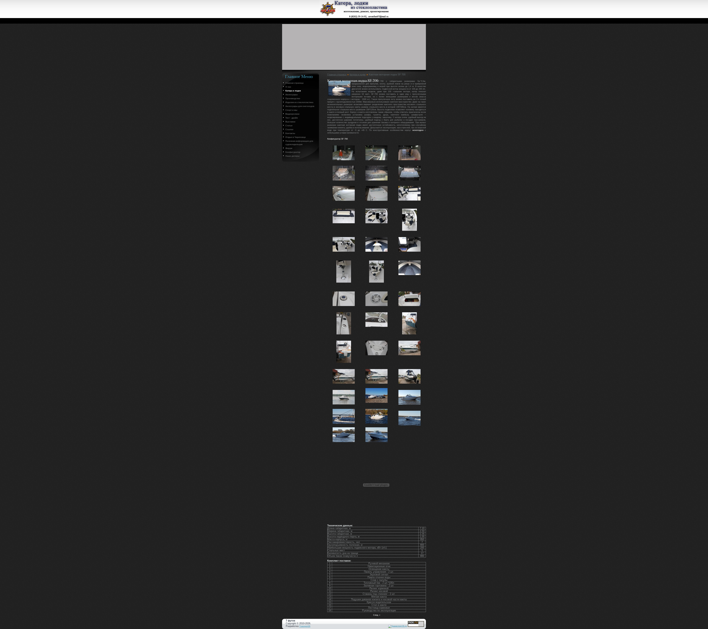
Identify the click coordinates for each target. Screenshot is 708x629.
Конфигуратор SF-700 (337, 139)
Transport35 (304, 626)
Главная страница (294, 83)
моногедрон (418, 130)
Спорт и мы (291, 110)
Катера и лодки (293, 91)
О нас (288, 87)
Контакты (290, 133)
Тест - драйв (291, 118)
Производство (292, 98)
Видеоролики (292, 114)
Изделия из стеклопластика (299, 102)
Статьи (288, 125)
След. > (376, 615)
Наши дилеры (292, 156)
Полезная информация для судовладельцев (299, 142)
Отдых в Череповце (295, 137)
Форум (288, 148)
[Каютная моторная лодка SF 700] (343, 154)
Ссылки (289, 129)
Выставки (290, 122)
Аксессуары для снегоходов (299, 106)
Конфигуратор (292, 152)
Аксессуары (291, 94)
